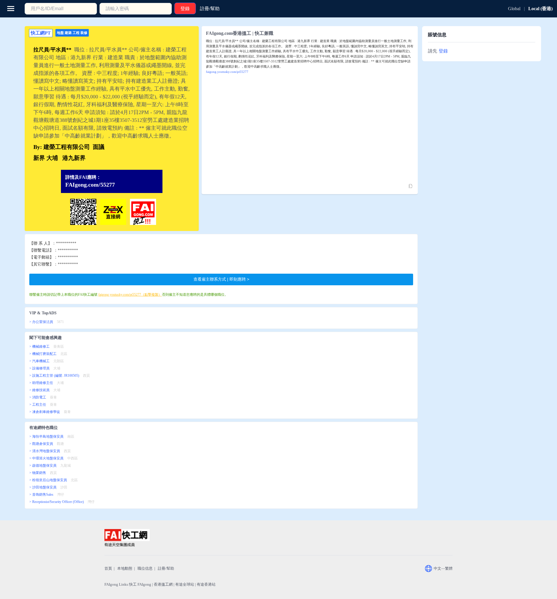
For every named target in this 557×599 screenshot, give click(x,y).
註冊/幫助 (166, 568)
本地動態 (124, 568)
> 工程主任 (37, 405)
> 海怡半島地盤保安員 (46, 436)
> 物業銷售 (37, 473)
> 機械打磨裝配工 (43, 354)
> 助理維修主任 (41, 383)
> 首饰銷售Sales (41, 494)
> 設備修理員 (39, 368)
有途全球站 (184, 584)
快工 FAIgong (140, 584)
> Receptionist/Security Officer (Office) (56, 502)
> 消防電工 (37, 397)
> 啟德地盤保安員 (43, 465)
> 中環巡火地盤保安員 (46, 458)
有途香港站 (206, 584)
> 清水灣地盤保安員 (44, 451)
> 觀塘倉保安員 (41, 444)
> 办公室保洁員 (41, 322)
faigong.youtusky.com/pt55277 (227, 71)
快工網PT (41, 32)
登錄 (443, 50)
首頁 (108, 568)
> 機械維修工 (39, 346)
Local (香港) (540, 8)
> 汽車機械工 (39, 361)
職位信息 (145, 568)
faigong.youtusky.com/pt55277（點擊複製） (130, 295)
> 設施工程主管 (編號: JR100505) (54, 376)
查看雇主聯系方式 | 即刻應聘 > (221, 279)
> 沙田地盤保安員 (43, 487)
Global (514, 8)
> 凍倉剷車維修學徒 (44, 412)
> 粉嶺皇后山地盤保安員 (48, 480)
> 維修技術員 (39, 390)
